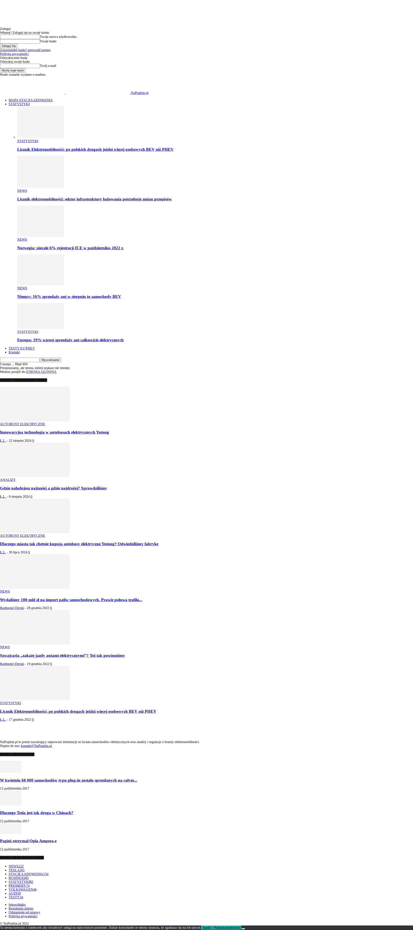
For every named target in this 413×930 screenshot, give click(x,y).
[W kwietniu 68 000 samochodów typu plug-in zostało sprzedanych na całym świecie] (11, 772)
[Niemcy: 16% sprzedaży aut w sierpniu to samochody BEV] (40, 284)
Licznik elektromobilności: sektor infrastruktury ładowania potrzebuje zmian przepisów (94, 199)
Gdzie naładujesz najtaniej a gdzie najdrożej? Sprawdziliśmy (53, 488)
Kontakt (14, 352)
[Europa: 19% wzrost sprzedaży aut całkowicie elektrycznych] (40, 328)
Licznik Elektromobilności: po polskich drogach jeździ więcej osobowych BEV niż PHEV (95, 149)
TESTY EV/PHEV (22, 348)
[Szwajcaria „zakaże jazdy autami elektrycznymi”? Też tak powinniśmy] (35, 643)
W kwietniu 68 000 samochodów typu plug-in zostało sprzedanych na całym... (68, 780)
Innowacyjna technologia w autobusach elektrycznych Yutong (54, 432)
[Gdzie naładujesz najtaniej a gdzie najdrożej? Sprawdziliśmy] (35, 476)
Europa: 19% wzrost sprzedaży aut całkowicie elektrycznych (70, 340)
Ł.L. (3, 440)
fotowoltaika (17, 904)
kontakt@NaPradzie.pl (36, 746)
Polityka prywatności (14, 54)
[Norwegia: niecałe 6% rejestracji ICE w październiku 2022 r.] (40, 235)
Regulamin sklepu (21, 908)
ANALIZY (8, 480)
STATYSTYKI (19, 104)
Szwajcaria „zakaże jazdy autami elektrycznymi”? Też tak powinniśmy (62, 655)
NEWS (22, 190)
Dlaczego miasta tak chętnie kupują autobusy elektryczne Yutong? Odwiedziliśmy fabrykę (79, 544)
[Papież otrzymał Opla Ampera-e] (11, 833)
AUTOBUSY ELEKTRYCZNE (22, 424)
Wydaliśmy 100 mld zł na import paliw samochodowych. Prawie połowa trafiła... (71, 599)
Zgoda (207, 927)
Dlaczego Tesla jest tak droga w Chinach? (36, 812)
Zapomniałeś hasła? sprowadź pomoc (25, 50)
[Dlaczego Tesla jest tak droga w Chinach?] (11, 804)
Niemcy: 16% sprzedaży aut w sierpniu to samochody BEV (69, 296)
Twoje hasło (48, 41)
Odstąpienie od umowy (24, 912)
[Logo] (32, 93)
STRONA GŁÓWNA (41, 372)
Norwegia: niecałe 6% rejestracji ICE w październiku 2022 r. (70, 248)
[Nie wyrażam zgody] (243, 928)
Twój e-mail (48, 66)
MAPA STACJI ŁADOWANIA (31, 100)
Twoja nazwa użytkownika (58, 36)
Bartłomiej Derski (12, 608)
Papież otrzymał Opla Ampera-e (28, 841)
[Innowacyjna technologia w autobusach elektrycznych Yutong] (35, 420)
